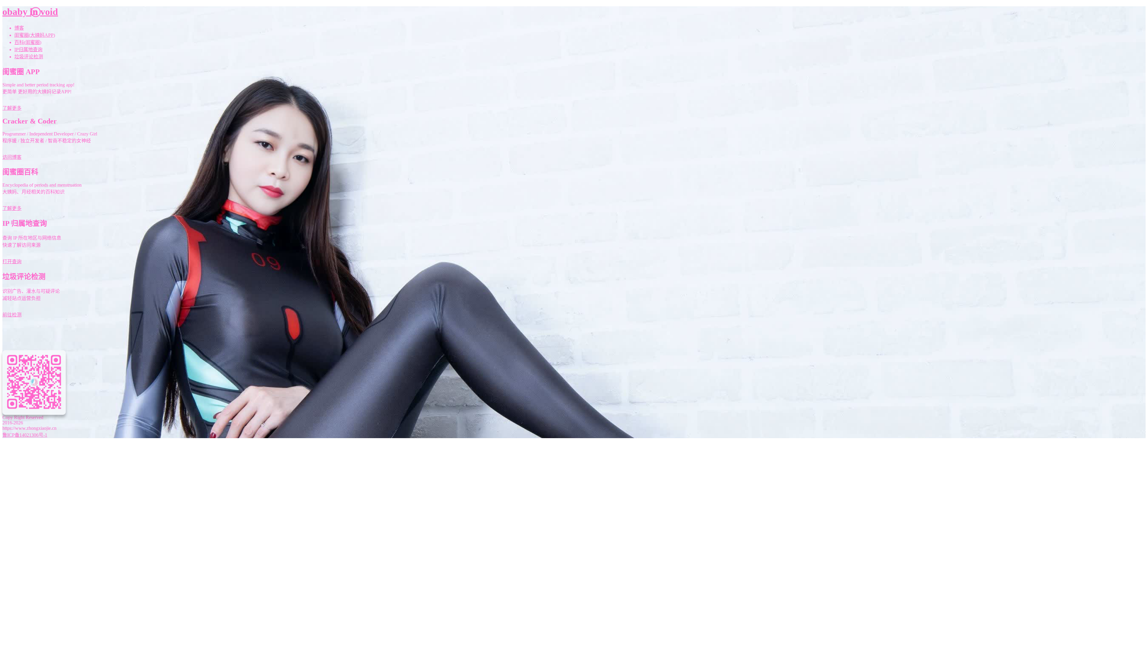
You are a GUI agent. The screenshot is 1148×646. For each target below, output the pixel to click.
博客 (19, 28)
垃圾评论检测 (28, 56)
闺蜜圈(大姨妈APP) (34, 35)
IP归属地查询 (28, 49)
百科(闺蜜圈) (27, 42)
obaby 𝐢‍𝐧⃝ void (30, 11)
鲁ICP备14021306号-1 (24, 435)
